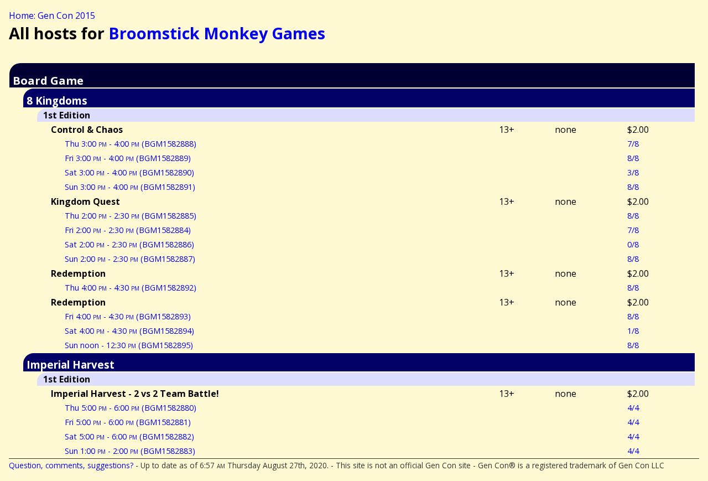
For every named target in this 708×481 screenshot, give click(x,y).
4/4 (633, 407)
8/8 (633, 158)
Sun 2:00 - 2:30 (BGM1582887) (130, 259)
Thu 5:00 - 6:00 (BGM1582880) (130, 407)
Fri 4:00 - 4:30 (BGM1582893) (128, 316)
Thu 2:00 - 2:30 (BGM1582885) (130, 215)
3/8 (633, 172)
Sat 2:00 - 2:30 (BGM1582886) (129, 244)
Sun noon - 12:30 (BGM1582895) (129, 345)
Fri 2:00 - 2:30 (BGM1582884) (128, 230)
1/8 (633, 330)
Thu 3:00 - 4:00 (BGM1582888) (130, 143)
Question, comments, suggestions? (71, 465)
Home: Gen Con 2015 (52, 15)
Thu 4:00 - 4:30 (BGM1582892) (130, 287)
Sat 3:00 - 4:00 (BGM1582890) (129, 172)
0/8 (633, 244)
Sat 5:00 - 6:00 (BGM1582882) (129, 436)
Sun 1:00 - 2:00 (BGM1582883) (130, 451)
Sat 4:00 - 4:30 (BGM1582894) (129, 330)
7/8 (633, 143)
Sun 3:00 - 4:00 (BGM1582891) (130, 187)
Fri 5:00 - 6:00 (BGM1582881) (128, 422)
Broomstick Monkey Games (216, 33)
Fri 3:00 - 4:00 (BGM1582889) (128, 158)
